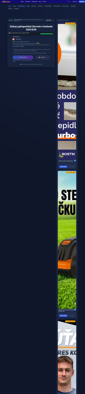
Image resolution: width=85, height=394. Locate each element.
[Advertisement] (42, 14)
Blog (40, 1)
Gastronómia (73, 6)
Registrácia (82, 1)
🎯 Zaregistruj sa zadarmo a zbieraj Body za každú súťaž (31, 64)
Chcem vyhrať (63, 166)
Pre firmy (44, 1)
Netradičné (16, 8)
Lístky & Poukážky (48, 6)
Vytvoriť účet (48, 20)
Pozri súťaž (71, 166)
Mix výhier (10, 8)
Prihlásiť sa (75, 1)
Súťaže (22, 1)
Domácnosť (40, 6)
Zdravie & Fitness (65, 6)
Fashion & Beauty (57, 6)
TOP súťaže (27, 1)
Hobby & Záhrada (21, 6)
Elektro (28, 6)
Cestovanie (34, 6)
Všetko (9, 6)
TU (35, 50)
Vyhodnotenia (35, 1)
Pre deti (14, 6)
